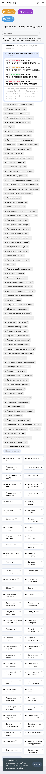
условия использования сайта (16, 766)
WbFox (11, 3)
